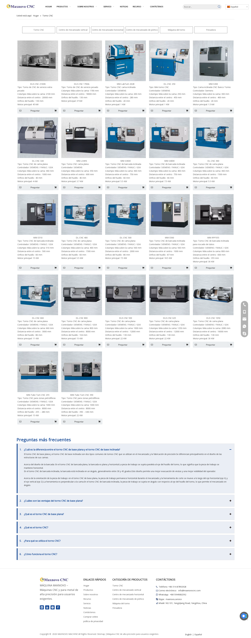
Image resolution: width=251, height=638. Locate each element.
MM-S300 (213, 84)
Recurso (87, 599)
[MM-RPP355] (213, 214)
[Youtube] (47, 607)
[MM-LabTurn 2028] (125, 60)
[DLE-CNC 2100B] (37, 60)
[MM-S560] (169, 214)
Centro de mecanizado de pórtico (142, 29)
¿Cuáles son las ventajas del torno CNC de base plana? (51, 500)
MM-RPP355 (213, 237)
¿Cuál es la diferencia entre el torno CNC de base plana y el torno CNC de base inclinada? (70, 449)
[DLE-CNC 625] (169, 294)
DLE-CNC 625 (169, 318)
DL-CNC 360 (213, 160)
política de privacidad (93, 621)
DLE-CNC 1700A (81, 84)
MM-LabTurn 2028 (125, 84)
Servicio (87, 603)
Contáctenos (89, 612)
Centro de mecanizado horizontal (107, 29)
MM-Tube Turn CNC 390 (81, 395)
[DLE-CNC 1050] (213, 294)
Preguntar (35, 111)
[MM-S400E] (169, 137)
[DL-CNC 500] (125, 214)
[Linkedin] (42, 607)
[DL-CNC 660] (37, 294)
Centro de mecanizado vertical (73, 29)
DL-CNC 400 (82, 237)
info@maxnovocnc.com (189, 590)
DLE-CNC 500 (125, 318)
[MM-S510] (37, 214)
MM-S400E (169, 160)
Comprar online (90, 616)
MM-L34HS (81, 160)
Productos (88, 590)
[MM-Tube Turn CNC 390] (81, 371)
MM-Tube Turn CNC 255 (37, 395)
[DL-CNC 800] (81, 294)
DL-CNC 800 (82, 318)
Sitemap (101, 634)
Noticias (87, 608)
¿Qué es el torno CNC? (34, 527)
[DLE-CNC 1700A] (81, 60)
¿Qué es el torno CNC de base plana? (42, 514)
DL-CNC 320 (38, 160)
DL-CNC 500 (125, 237)
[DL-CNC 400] (81, 214)
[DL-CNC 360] (213, 137)
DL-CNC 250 (169, 84)
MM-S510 (37, 237)
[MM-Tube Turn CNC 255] (37, 371)
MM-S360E (125, 160)
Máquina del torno (176, 29)
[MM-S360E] (125, 137)
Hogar (86, 585)
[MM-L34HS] (81, 137)
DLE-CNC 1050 (213, 318)
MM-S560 (169, 237)
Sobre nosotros (90, 594)
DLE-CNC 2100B (38, 84)
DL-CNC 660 (38, 318)
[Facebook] (58, 607)
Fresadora (211, 29)
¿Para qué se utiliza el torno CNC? (40, 540)
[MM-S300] (213, 60)
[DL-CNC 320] (37, 137)
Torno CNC (38, 29)
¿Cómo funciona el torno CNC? (38, 554)
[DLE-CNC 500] (125, 294)
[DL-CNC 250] (169, 60)
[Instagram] (53, 607)
